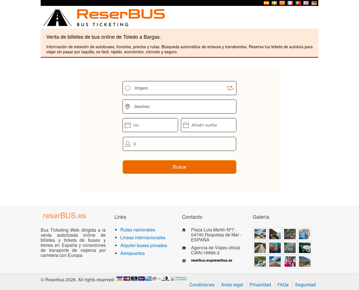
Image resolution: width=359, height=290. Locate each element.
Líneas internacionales (142, 237)
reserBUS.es (64, 215)
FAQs (283, 284)
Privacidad (260, 284)
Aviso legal (232, 284)
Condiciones (202, 284)
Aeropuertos (132, 253)
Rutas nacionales (137, 229)
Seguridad (305, 284)
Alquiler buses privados (143, 245)
